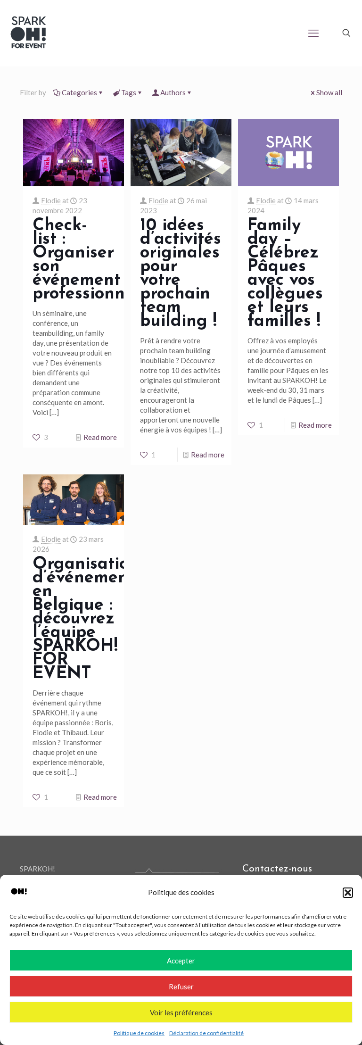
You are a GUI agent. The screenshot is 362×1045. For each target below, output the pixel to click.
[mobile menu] (313, 33)
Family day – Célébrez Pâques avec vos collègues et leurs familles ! (285, 273)
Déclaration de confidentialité (206, 1033)
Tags (128, 92)
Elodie (51, 200)
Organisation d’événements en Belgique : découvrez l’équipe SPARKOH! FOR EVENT (87, 619)
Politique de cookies (139, 1033)
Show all (329, 92)
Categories (79, 92)
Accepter (181, 960)
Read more (100, 437)
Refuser (181, 986)
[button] (348, 892)
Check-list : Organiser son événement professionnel (86, 260)
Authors (173, 92)
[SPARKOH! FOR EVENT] (28, 33)
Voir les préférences (181, 1012)
